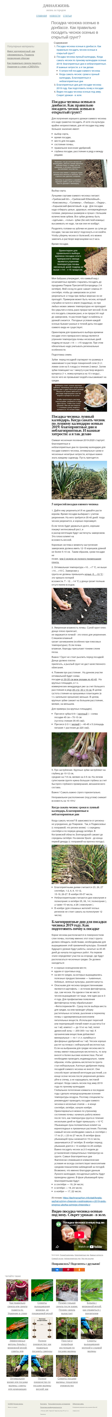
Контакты (43, 1404)
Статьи (67, 15)
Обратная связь (78, 1404)
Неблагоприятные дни (72, 1258)
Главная (41, 15)
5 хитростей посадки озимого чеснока (79, 70)
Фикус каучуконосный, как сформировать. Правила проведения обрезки (21, 55)
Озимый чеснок (57, 1258)
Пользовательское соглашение (59, 1404)
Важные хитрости (96, 1255)
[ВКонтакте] (57, 1269)
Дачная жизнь (56, 5)
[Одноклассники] (79, 1269)
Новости (55, 15)
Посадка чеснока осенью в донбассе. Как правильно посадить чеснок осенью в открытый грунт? (79, 50)
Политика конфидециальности (51, 1407)
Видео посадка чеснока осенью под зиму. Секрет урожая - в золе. (79, 93)
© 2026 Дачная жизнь (15, 1404)
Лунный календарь (67, 1255)
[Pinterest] (68, 1269)
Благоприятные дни (82, 1255)
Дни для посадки (87, 1258)
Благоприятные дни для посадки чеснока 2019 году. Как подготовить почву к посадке (80, 86)
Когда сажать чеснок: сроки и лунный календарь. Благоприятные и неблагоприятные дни (79, 77)
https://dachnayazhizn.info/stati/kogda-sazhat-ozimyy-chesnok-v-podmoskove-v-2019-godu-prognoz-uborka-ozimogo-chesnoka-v (79, 1201)
